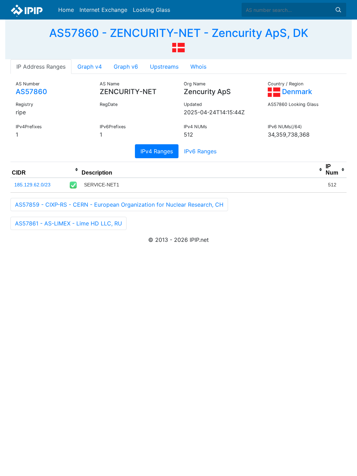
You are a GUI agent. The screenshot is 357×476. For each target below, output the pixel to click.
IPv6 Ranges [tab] (200, 151)
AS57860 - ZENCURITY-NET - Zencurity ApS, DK (178, 33)
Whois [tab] (198, 66)
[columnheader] (45, 170)
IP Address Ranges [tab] (41, 66)
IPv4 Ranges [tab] (156, 151)
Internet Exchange (103, 9)
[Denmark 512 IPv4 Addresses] (178, 46)
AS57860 (31, 91)
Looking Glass (151, 9)
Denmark (296, 91)
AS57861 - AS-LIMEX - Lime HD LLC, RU (68, 223)
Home (66, 9)
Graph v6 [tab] (126, 66)
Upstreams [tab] (164, 66)
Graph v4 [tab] (89, 66)
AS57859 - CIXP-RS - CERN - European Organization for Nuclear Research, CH (119, 204)
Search (338, 10)
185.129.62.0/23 (32, 184)
